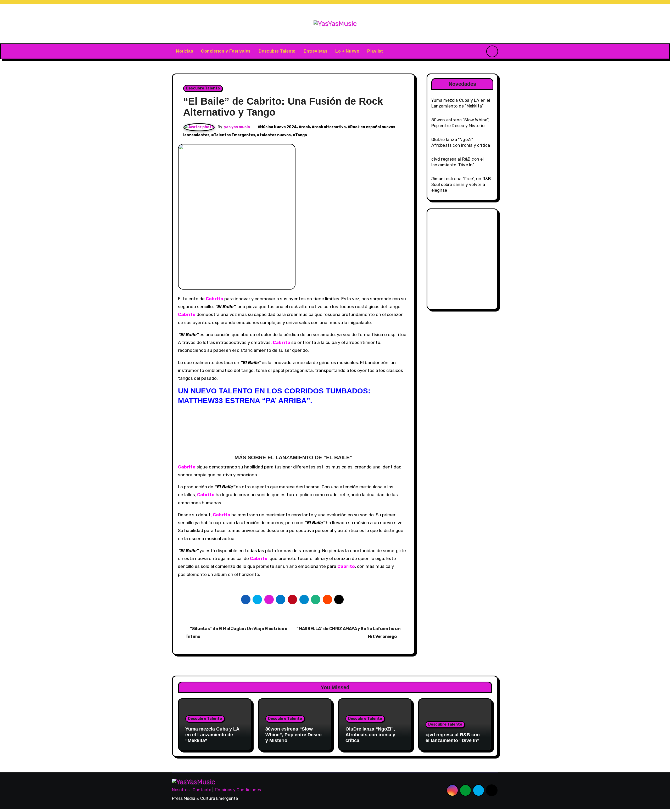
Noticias (184, 51)
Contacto (202, 789)
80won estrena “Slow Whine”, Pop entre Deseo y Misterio (293, 734)
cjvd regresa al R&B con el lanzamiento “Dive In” (453, 737)
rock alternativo (330, 127)
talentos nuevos (275, 135)
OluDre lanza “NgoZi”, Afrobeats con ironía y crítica (370, 734)
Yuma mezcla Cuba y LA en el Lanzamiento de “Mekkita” (212, 734)
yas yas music (237, 127)
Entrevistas (316, 51)
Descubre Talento (277, 51)
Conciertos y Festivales (226, 51)
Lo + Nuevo (347, 51)
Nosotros (180, 789)
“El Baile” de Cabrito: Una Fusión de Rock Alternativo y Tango (283, 107)
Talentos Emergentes (234, 135)
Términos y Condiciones (237, 789)
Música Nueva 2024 (278, 127)
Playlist (375, 51)
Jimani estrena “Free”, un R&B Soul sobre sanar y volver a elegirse (461, 184)
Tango (301, 135)
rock (305, 127)
